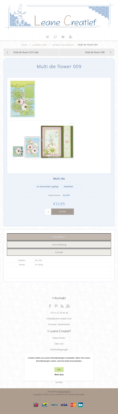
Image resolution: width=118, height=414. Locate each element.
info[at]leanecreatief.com (59, 318)
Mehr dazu (59, 375)
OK (59, 369)
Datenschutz (59, 337)
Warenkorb (63, 37)
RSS (62, 306)
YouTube (68, 306)
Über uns (59, 343)
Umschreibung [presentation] (59, 244)
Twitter (56, 306)
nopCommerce (64, 392)
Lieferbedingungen (59, 349)
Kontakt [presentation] (59, 252)
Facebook (50, 306)
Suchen (59, 382)
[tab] (59, 236)
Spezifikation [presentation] (59, 236)
